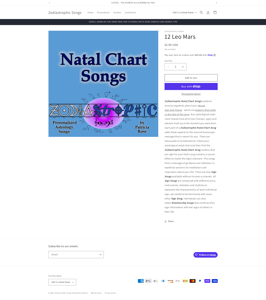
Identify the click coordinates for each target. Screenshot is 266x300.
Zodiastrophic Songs (63, 293)
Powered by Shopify (80, 293)
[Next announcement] (216, 3)
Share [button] (171, 221)
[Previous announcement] (49, 3)
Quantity (168, 60)
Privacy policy (110, 293)
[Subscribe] (100, 254)
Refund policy (96, 293)
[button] (201, 12)
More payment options (191, 94)
